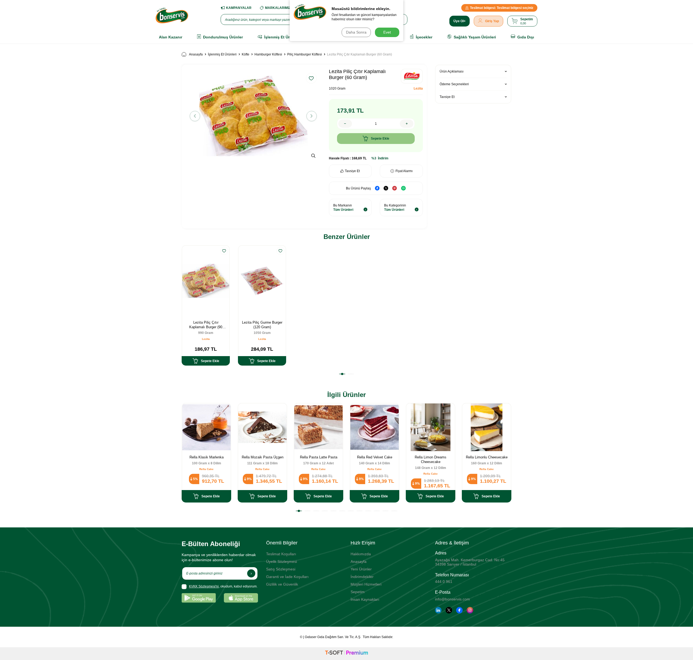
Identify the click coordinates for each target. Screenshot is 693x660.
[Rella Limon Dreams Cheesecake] (430, 427)
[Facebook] (459, 610)
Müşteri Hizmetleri (366, 584)
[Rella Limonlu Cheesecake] (486, 427)
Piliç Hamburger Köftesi (304, 54)
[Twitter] (449, 610)
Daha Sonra (356, 32)
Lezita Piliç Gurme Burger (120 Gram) (262, 324)
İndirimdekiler (362, 576)
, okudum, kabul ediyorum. (223, 586)
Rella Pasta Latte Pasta (318, 457)
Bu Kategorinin (395, 207)
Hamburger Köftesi (268, 54)
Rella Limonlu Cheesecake (487, 457)
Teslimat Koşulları (281, 554)
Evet (387, 32)
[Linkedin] (438, 610)
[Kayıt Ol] (251, 573)
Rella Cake (206, 469)
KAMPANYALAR (238, 8)
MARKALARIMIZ (277, 8)
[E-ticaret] (346, 653)
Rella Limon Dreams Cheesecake (430, 459)
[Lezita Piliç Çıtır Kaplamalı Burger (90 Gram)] (205, 281)
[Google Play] (199, 598)
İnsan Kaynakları (365, 599)
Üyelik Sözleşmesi (281, 561)
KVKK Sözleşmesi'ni (204, 586)
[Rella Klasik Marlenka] (206, 427)
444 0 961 (443, 581)
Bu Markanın (343, 207)
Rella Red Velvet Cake (374, 457)
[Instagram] (470, 610)
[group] (253, 116)
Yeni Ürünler (361, 569)
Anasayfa (196, 54)
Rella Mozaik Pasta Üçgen (262, 457)
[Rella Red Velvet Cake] (374, 427)
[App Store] (241, 598)
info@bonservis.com (452, 599)
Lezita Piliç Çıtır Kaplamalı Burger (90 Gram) (205, 325)
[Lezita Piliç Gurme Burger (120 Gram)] (262, 281)
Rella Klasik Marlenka (206, 457)
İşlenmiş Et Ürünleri (222, 54)
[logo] (172, 15)
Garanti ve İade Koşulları (287, 576)
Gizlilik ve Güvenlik (282, 584)
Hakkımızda (361, 554)
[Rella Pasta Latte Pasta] (318, 427)
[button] (195, 116)
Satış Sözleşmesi (280, 569)
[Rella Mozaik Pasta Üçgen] (262, 427)
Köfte (245, 54)
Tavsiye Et (352, 171)
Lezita (418, 88)
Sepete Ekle (380, 138)
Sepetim (358, 592)
